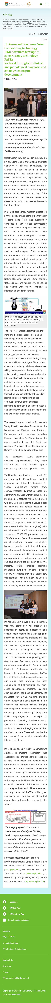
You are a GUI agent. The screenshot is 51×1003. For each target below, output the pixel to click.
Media (12, 19)
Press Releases (23, 19)
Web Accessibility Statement (16, 978)
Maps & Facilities (10, 943)
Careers (6, 931)
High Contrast (9, 936)
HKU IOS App (14, 908)
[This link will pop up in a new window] (25, 102)
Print (32, 34)
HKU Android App (16, 914)
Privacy (6, 972)
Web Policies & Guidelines (14, 949)
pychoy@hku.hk (12, 869)
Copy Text (44, 34)
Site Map (7, 966)
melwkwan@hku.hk (32, 873)
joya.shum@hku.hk (35, 881)
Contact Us (8, 960)
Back (45, 40)
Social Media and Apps (18, 920)
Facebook (13, 902)
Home (5, 19)
